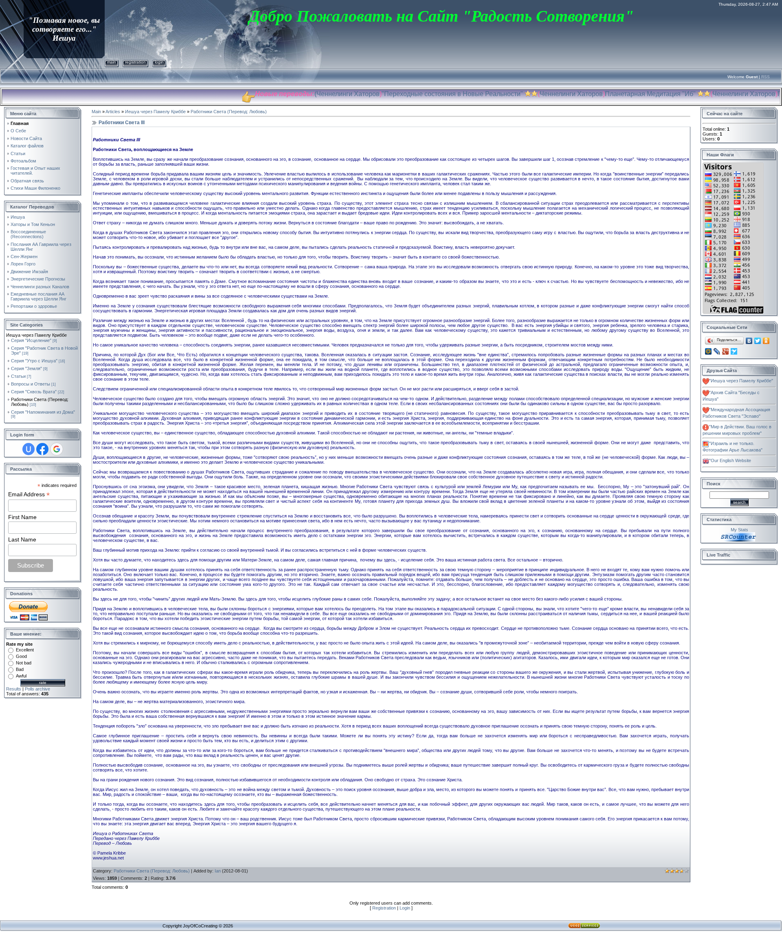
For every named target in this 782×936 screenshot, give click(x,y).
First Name (22, 517)
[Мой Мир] (708, 351)
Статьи (18, 376)
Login (159, 62)
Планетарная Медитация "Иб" (622, 93)
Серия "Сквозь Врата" (34, 391)
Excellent (25, 649)
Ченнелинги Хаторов (320, 93)
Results (13, 688)
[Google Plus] (725, 351)
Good (21, 656)
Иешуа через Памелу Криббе (155, 111)
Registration (135, 62)
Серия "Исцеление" (31, 340)
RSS (765, 77)
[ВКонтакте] (749, 340)
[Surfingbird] (734, 351)
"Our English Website (730, 460)
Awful (21, 675)
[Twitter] (757, 340)
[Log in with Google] (56, 449)
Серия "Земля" (26, 368)
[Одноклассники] (766, 340)
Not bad (23, 662)
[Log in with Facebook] (42, 449)
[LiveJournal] (717, 351)
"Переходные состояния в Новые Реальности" (424, 93)
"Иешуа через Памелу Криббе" (741, 380)
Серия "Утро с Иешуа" (34, 360)
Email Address (29, 494)
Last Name (22, 539)
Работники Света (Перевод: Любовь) (229, 111)
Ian (218, 870)
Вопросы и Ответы (30, 383)
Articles (112, 111)
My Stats (739, 529)
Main (111, 62)
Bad (20, 669)
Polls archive (37, 688)
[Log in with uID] (28, 449)
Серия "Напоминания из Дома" (43, 412)
